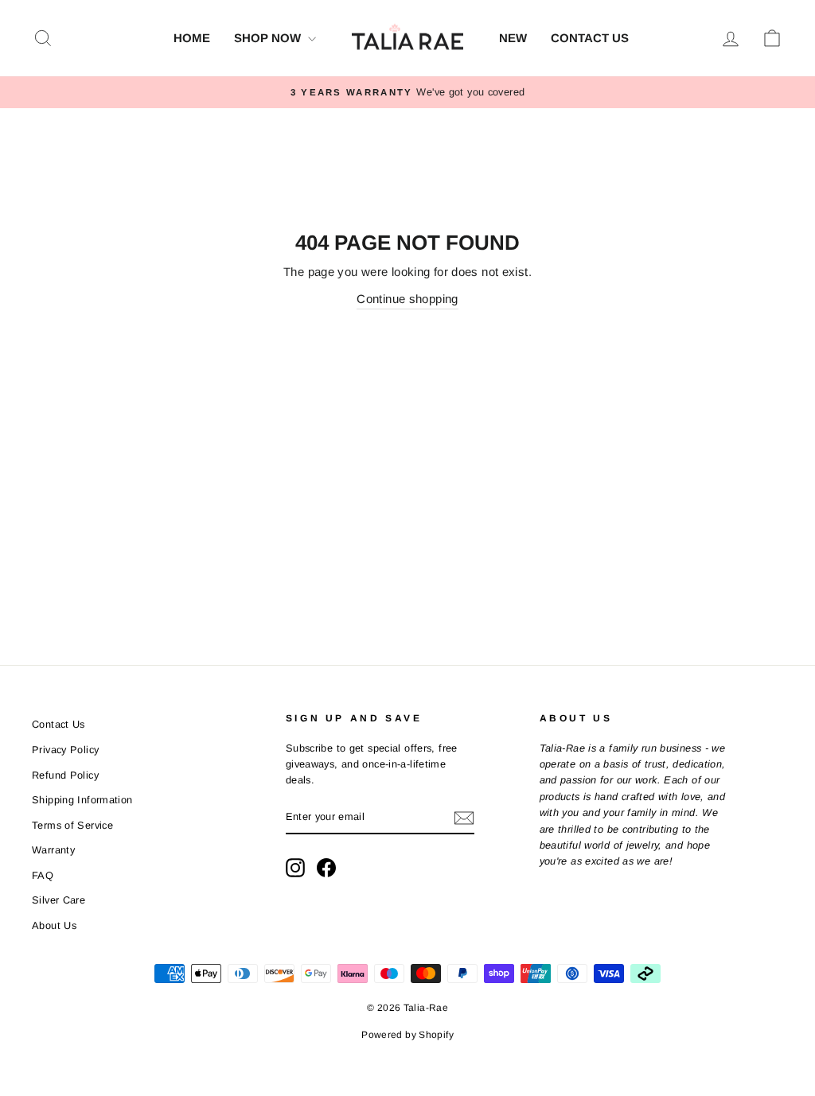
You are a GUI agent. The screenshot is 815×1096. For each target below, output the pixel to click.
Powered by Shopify (407, 1034)
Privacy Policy (65, 750)
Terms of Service (72, 825)
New (513, 38)
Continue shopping (407, 298)
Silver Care (58, 900)
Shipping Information (82, 800)
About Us (54, 925)
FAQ (42, 875)
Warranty (53, 850)
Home (192, 38)
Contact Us (590, 38)
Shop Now (269, 38)
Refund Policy (65, 775)
